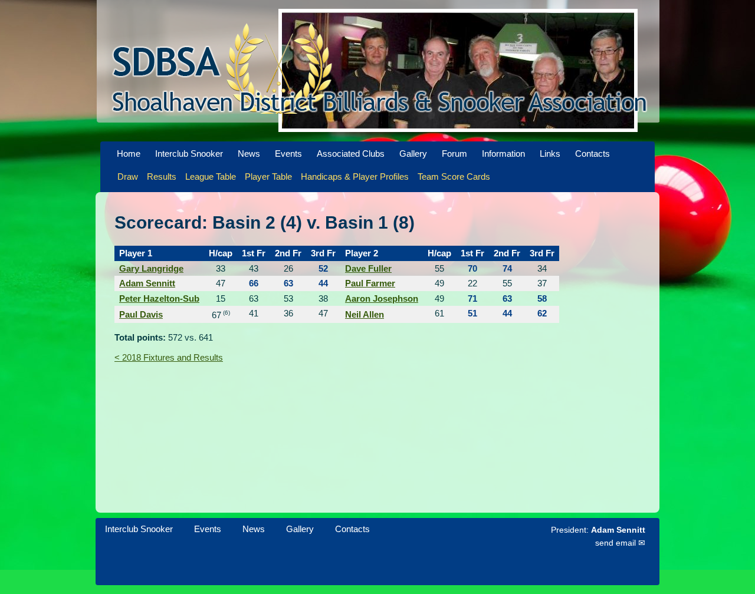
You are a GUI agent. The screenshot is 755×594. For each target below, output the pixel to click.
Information (503, 153)
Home (128, 153)
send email (615, 543)
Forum (454, 153)
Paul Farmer (370, 283)
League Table (210, 176)
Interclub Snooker (189, 153)
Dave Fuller (368, 268)
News (249, 153)
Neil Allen (364, 314)
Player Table (268, 176)
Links (550, 153)
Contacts (592, 153)
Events (288, 153)
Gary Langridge (151, 268)
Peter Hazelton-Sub (159, 298)
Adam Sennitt (147, 283)
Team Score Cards (454, 176)
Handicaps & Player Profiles (355, 176)
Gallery (413, 153)
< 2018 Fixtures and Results (168, 357)
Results (161, 176)
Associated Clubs (351, 153)
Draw (127, 176)
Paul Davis (141, 314)
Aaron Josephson (381, 298)
